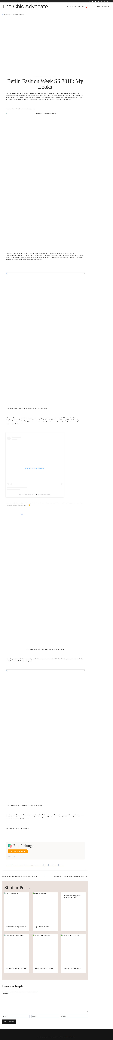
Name (5, 1016)
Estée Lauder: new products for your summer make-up (19, 875)
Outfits (53, 77)
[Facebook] (110, 1)
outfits (61, 865)
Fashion (36, 77)
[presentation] (16, 907)
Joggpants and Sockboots (72, 968)
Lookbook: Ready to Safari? (16, 927)
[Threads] (101, 1)
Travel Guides (102, 6)
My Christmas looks (42, 927)
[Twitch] (104, 1)
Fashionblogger (29, 865)
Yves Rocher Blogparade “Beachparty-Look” (72, 896)
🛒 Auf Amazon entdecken (17, 851)
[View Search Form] (109, 6)
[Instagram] (90, 1)
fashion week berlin (18, 865)
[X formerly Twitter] (107, 1)
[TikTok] (93, 1)
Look (46, 865)
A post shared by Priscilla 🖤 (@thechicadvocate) (35, 494)
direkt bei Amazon (29, 109)
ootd (51, 865)
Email (34, 1016)
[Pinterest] (98, 1)
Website (63, 1016)
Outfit (56, 865)
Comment (5, 993)
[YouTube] (96, 1)
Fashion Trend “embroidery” (16, 968)
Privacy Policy (70, 1036)
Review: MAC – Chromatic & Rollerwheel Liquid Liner (71, 875)
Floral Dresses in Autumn (44, 968)
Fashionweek (45, 77)
